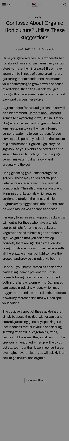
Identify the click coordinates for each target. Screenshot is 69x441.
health (37, 17)
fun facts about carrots (44, 113)
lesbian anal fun (34, 380)
